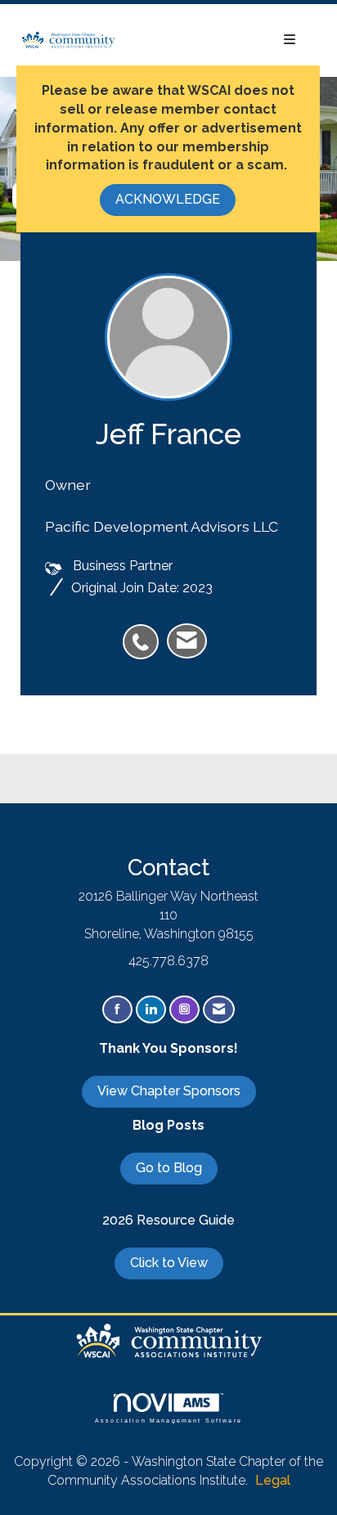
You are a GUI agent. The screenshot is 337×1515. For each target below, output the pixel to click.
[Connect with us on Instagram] (184, 1010)
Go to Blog (169, 1168)
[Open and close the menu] (214, 40)
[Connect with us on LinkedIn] (151, 1010)
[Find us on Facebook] (117, 1010)
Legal (272, 1480)
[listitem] (145, 633)
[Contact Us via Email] (219, 1010)
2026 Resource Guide (168, 1220)
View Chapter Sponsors (168, 1091)
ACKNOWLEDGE (167, 199)
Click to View (169, 1262)
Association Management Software (168, 1420)
